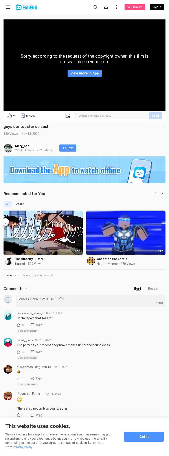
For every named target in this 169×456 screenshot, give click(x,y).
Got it (144, 437)
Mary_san (22, 146)
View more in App (84, 73)
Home (8, 275)
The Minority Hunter (29, 259)
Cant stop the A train (112, 259)
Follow (68, 148)
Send (155, 116)
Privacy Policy (22, 447)
